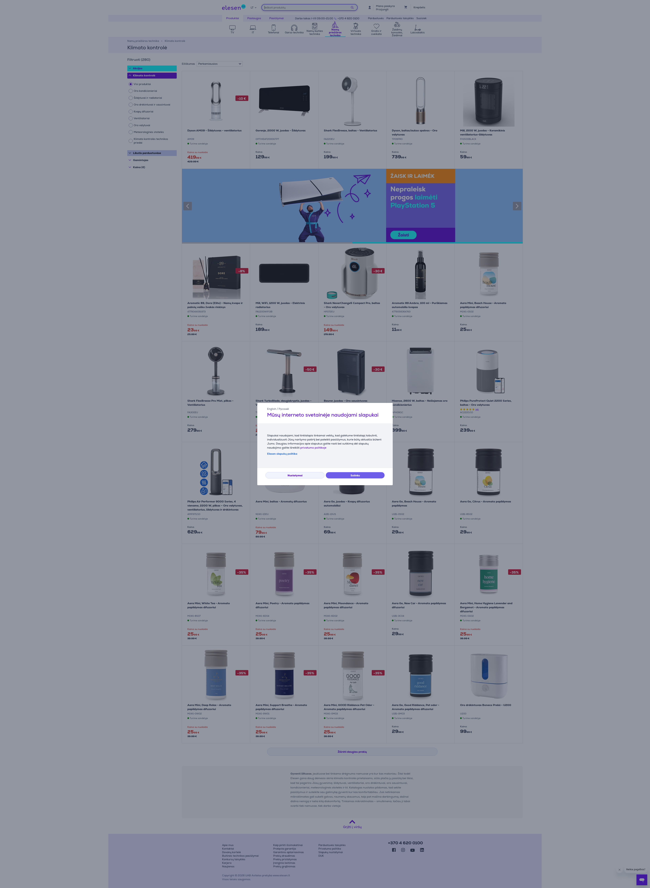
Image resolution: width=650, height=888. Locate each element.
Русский (284, 408)
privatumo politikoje (313, 447)
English (271, 408)
